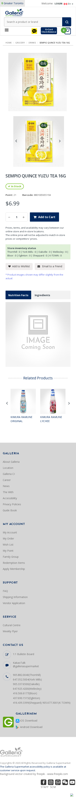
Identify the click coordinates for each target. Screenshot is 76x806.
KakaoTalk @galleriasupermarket (26, 664)
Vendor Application (14, 603)
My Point (8, 550)
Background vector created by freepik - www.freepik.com (34, 774)
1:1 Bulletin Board (23, 654)
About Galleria (11, 461)
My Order (8, 538)
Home (9, 42)
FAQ (5, 591)
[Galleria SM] (14, 12)
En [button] (69, 3)
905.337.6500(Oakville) (26, 684)
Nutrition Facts (18, 295)
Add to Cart (46, 217)
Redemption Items (14, 563)
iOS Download (28, 720)
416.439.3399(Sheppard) (27, 702)
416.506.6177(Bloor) (25, 693)
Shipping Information (15, 597)
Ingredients (42, 295)
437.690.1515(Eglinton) (26, 698)
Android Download (30, 727)
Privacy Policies (12, 504)
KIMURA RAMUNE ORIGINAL (21, 419)
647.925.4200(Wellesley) (27, 688)
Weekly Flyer (10, 631)
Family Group (11, 556)
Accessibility (10, 498)
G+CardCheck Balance (49, 30)
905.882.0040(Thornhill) (27, 675)
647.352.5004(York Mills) (27, 679)
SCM (53, 787)
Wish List (8, 544)
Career (7, 480)
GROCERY (20, 42)
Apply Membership (14, 569)
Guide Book (10, 510)
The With (8, 492)
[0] (69, 30)
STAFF (45, 787)
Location (8, 468)
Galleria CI (9, 474)
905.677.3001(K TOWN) (56, 702)
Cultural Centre (11, 625)
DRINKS (32, 42)
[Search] (66, 21)
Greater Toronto (13, 3)
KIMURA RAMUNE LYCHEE (51, 419)
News (6, 486)
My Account (10, 532)
